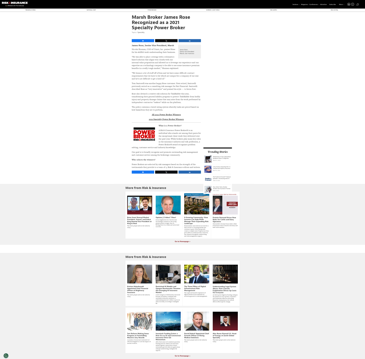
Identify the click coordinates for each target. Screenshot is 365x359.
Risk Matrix (273, 10)
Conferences (313, 4)
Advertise (323, 4)
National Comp (91, 10)
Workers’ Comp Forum (213, 10)
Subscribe (332, 4)
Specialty (140, 32)
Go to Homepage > (182, 241)
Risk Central (334, 10)
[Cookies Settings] (6, 355)
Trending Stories (30, 10)
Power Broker (152, 10)
